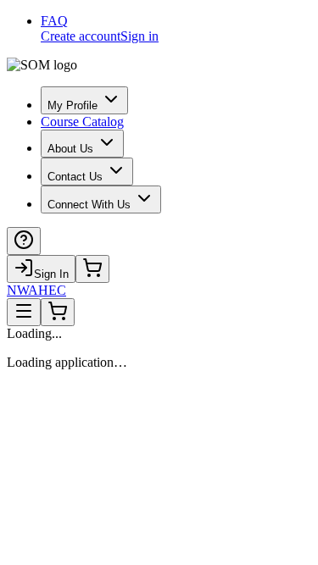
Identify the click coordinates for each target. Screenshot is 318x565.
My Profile (72, 105)
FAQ (54, 21)
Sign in (139, 36)
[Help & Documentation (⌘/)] (24, 241)
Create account (80, 36)
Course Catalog (82, 121)
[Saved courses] (92, 269)
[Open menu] (24, 312)
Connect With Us (89, 204)
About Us (70, 148)
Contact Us (75, 176)
